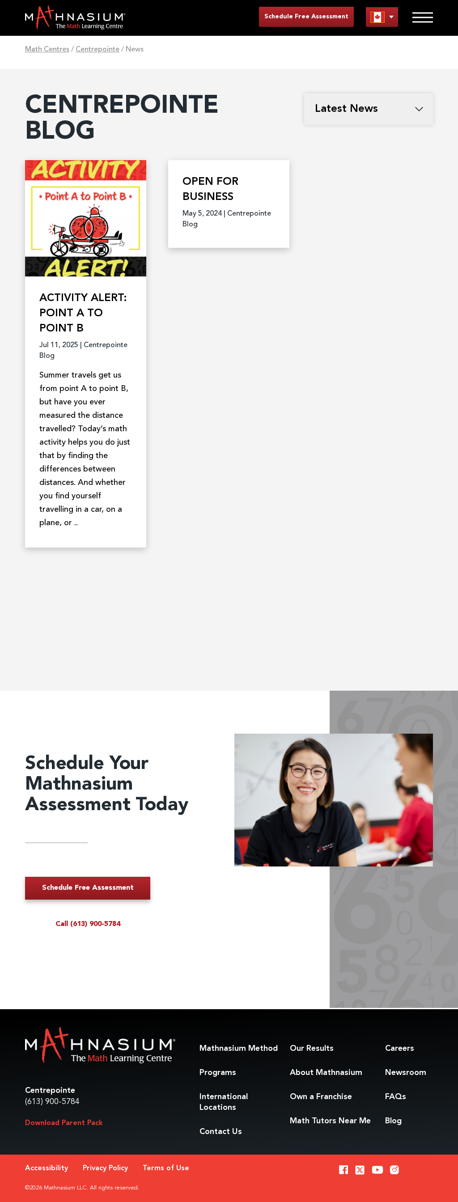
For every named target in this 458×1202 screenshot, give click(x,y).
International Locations (223, 1102)
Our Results (312, 1049)
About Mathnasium (326, 1073)
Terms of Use (166, 1168)
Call (87, 924)
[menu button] (382, 16)
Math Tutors (330, 1121)
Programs (217, 1073)
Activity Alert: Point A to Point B (83, 313)
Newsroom (405, 1073)
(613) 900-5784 (52, 1102)
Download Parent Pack (64, 1123)
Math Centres (47, 49)
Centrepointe (97, 49)
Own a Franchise (321, 1097)
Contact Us (220, 1132)
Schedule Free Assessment (306, 16)
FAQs (395, 1097)
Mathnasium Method (238, 1049)
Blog (393, 1121)
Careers (399, 1049)
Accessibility (46, 1168)
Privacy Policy (105, 1168)
